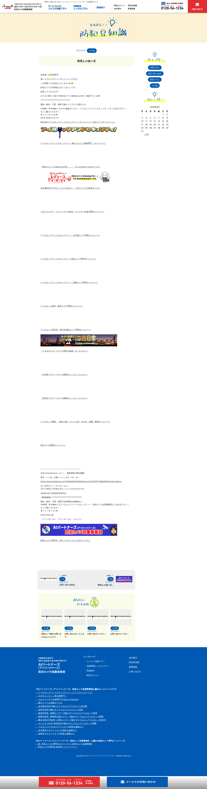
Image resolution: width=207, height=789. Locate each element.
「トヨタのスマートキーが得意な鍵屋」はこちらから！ (64, 351)
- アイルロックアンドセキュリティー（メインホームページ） (64, 692)
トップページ (89, 656)
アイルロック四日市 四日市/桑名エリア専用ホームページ (65, 329)
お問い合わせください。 (97, 634)
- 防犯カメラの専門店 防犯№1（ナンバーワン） (56, 747)
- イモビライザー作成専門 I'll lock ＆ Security (57, 699)
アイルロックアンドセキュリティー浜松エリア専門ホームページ (68, 259)
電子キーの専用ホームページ (52, 445)
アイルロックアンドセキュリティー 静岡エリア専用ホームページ (69, 282)
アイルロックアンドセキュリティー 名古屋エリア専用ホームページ (70, 235)
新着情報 (131, 9)
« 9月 (146, 134)
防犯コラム (155, 79)
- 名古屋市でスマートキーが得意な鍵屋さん (56, 730)
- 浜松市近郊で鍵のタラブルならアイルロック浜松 (59, 710)
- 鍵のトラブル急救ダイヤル (49, 703)
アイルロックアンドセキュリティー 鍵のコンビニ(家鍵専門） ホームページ (73, 143)
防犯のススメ (119, 5)
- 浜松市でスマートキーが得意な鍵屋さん (55, 733)
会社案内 (117, 9)
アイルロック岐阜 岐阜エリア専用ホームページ (61, 306)
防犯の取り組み (154, 73)
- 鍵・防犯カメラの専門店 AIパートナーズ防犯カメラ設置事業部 (63, 744)
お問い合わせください (119, 634)
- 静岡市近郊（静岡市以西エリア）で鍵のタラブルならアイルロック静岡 (69, 716)
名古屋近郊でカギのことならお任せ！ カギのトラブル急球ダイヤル (70, 188)
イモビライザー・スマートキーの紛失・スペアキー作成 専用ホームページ (72, 211)
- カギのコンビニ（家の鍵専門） (51, 696)
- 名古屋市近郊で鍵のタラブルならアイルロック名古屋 (61, 706)
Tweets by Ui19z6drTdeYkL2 (53, 493)
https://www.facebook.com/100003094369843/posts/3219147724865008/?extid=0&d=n (81, 481)
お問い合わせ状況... (67, 585)
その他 (92, 50)
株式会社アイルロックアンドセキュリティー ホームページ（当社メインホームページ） (78, 122)
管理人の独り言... (106, 585)
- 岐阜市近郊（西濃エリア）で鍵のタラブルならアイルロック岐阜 (66, 713)
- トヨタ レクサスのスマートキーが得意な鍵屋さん (59, 727)
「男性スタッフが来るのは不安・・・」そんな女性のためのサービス (70, 167)
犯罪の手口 (155, 67)
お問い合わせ (135, 671)
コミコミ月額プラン (96, 661)
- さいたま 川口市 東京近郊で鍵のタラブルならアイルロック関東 (65, 723)
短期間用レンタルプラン (98, 666)
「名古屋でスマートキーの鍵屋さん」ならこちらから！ (64, 374)
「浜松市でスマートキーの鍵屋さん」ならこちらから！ (64, 398)
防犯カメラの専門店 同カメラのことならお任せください (65, 540)
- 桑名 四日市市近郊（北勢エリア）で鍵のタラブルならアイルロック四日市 (70, 720)
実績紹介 (91, 670)
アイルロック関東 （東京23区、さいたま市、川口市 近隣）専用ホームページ (75, 421)
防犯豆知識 (132, 5)
